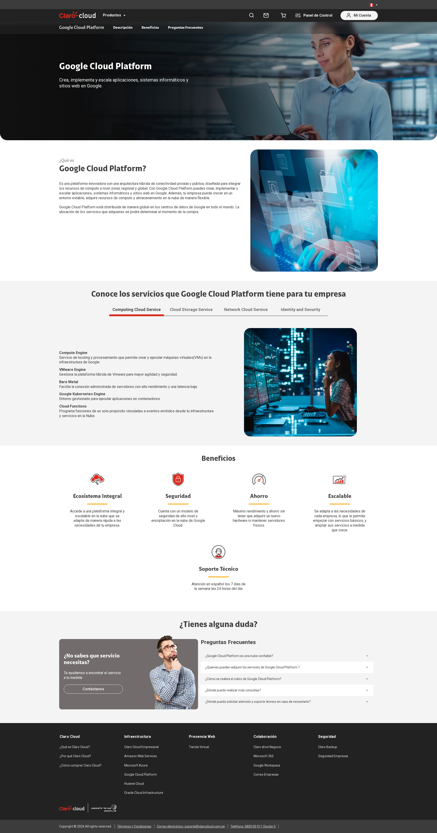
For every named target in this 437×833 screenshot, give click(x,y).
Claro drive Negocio (267, 747)
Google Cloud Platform (140, 774)
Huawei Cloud (134, 783)
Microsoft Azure (136, 765)
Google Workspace (267, 765)
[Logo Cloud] (77, 14)
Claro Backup (327, 747)
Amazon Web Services (140, 756)
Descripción (122, 28)
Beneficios (150, 28)
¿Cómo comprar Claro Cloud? (81, 765)
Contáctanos (93, 689)
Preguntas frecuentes (185, 28)
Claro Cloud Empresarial (141, 747)
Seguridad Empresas (333, 756)
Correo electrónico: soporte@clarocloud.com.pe (191, 826)
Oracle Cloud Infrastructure (143, 793)
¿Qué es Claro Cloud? (75, 747)
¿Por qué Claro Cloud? (75, 756)
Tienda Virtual (199, 747)
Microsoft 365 (264, 756)
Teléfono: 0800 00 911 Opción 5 (253, 826)
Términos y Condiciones (134, 826)
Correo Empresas (266, 774)
